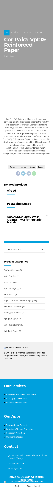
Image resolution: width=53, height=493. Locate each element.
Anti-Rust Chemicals (13, 306)
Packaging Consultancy (16, 398)
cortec (23, 167)
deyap (32, 167)
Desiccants (9, 282)
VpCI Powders (10, 276)
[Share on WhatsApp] (34, 173)
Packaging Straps (19, 203)
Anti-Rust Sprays (11, 318)
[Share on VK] (28, 173)
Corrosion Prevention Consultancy (21, 394)
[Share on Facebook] (18, 173)
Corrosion (14, 167)
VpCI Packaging (33, 32)
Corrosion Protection (15, 433)
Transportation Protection (17, 425)
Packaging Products (12, 312)
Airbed (11, 190)
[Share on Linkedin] (23, 173)
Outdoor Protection (15, 437)
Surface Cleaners (11, 270)
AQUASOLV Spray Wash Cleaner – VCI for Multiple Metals (24, 219)
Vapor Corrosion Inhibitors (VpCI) (18, 300)
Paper (40, 167)
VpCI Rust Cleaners (12, 325)
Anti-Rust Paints (11, 331)
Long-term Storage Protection (19, 429)
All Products (13, 32)
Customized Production (16, 402)
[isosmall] (26, 482)
